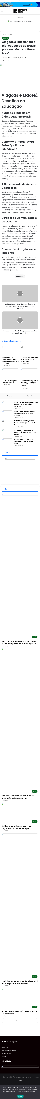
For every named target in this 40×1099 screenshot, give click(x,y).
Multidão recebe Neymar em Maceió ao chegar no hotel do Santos (25, 423)
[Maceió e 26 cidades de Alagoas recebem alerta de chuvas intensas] (7, 414)
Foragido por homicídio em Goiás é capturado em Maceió (29, 359)
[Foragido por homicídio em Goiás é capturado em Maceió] (29, 351)
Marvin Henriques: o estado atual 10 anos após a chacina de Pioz (18, 797)
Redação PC (6, 57)
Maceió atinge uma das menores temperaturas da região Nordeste (26, 404)
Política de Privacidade (8, 1050)
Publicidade (20, 1)
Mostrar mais (20, 1021)
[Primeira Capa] (20, 11)
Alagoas (10, 34)
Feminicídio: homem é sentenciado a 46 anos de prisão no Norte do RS (20, 982)
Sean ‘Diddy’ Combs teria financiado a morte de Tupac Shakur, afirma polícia (19, 642)
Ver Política (20, 1093)
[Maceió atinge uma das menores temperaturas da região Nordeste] (7, 404)
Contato (4, 1056)
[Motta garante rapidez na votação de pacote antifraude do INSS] (7, 432)
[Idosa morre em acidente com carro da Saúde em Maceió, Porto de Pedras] (10, 351)
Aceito (20, 1096)
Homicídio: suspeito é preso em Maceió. (9, 381)
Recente (30, 396)
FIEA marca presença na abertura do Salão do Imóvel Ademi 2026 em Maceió (29, 383)
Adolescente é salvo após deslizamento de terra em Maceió (23, 441)
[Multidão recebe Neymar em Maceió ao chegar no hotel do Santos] (7, 423)
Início (5, 34)
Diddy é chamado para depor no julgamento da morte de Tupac (16, 827)
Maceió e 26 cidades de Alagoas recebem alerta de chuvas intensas (25, 413)
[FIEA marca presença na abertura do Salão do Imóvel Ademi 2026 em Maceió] (29, 373)
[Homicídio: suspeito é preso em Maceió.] (10, 373)
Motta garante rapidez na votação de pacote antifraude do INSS (25, 432)
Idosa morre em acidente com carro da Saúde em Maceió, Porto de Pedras (10, 360)
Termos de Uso (6, 1053)
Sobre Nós (4, 1047)
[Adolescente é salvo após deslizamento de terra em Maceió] (7, 442)
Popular (10, 396)
